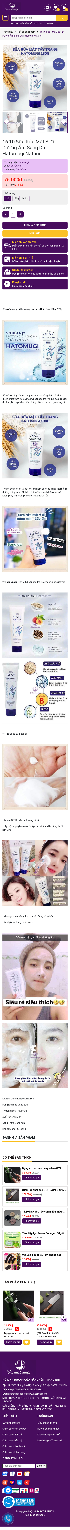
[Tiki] (19, 1482)
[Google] (27, 1473)
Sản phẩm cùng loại (19, 1282)
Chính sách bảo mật (12, 1440)
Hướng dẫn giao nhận (48, 1428)
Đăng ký (41, 1465)
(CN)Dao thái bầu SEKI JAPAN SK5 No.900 (43, 1190)
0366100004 (21, 1389)
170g (16, 198)
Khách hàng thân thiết (49, 1434)
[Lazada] (12, 1482)
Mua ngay (35, 233)
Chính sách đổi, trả (12, 1434)
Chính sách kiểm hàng (13, 1452)
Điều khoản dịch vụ (47, 1422)
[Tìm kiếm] (62, 18)
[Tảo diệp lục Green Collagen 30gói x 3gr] (12, 1240)
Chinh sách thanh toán (14, 1446)
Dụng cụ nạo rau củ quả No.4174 (41, 1168)
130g (7, 198)
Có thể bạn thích (17, 1157)
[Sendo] (27, 1482)
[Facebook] (12, 1473)
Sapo (42, 1515)
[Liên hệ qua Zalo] (8, 1503)
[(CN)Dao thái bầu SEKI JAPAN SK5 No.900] (12, 1196)
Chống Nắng (24, 23)
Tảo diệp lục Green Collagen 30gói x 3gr (44, 1233)
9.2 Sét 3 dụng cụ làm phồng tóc (41, 1254)
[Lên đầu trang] (63, 1518)
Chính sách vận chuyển (14, 1428)
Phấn (16, 23)
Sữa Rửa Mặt (48, 23)
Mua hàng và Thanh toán (50, 1440)
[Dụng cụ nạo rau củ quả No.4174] (12, 1175)
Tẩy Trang (33, 23)
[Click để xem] (35, 78)
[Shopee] (5, 1482)
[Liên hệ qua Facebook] (8, 1490)
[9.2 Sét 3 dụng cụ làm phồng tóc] (12, 1261)
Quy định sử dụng (11, 1422)
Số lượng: (7, 208)
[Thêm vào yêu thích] (26, 1342)
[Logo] (11, 6)
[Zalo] (5, 1473)
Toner (40, 23)
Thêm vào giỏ (32, 1177)
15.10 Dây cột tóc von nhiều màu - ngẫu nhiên (42, 1212)
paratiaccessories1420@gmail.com (28, 1393)
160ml (25, 198)
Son (12, 23)
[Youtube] (19, 1473)
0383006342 (36, 1389)
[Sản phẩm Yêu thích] (56, 7)
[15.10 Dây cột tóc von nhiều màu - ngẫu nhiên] (12, 1218)
